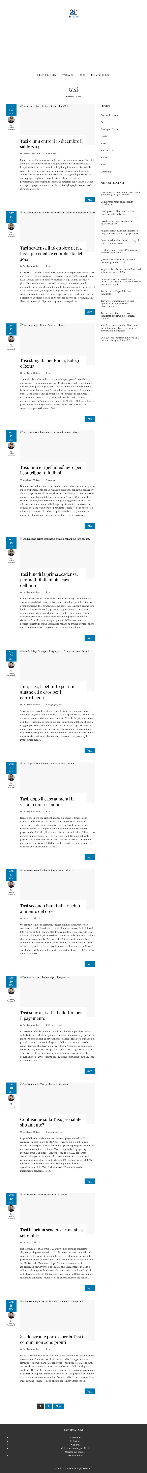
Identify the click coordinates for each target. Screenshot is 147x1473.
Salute (104, 157)
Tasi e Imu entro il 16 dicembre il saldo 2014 (51, 143)
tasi (54, 154)
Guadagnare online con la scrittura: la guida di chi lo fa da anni (120, 212)
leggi (89, 199)
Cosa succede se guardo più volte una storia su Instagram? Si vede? (120, 339)
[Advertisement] (73, 43)
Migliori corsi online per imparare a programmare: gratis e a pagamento (119, 232)
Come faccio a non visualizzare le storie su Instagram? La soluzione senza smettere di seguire (121, 281)
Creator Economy (31, 154)
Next (58, 1406)
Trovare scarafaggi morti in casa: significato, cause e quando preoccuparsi (118, 303)
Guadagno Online (31, 266)
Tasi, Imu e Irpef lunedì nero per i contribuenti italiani (51, 470)
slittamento (53, 1132)
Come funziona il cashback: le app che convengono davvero (121, 241)
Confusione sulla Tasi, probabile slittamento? (50, 1122)
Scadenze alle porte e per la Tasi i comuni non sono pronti (51, 1339)
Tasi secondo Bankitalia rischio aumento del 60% (50, 908)
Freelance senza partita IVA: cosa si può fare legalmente (119, 251)
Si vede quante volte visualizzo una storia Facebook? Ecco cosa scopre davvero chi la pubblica (119, 328)
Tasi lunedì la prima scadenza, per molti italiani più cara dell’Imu (49, 579)
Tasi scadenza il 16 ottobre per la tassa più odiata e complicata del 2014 (51, 253)
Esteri (104, 122)
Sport (103, 164)
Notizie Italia (107, 150)
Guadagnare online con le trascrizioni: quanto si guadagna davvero (120, 193)
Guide (25, 918)
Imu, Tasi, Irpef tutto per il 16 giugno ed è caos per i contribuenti (48, 691)
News (103, 143)
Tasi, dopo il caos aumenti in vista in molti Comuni (47, 801)
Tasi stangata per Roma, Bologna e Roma (51, 363)
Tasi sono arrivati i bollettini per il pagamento (51, 1015)
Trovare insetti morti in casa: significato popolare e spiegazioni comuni (118, 316)
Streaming (106, 171)
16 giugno (52, 705)
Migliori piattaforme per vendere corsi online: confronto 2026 (121, 270)
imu (50, 154)
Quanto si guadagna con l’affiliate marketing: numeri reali (118, 261)
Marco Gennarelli (11, 129)
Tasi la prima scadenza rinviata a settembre (51, 1232)
